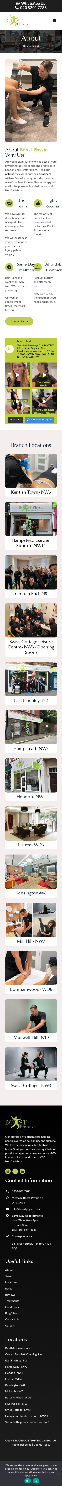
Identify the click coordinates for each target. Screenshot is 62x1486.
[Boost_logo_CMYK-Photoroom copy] (19, 1117)
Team (8, 1276)
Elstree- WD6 (13, 1378)
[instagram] (8, 1171)
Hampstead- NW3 (16, 1366)
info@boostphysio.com (26, 1209)
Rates (8, 1288)
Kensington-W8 (15, 1385)
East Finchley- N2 (16, 1360)
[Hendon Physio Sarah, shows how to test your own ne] (44, 375)
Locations (11, 1282)
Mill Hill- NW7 (14, 1391)
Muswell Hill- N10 (16, 1403)
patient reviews (14, 173)
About (9, 1270)
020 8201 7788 (33, 7)
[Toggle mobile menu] (51, 20)
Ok (27, 1480)
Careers (10, 1325)
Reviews (10, 1294)
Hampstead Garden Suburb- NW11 (26, 1415)
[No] (57, 1473)
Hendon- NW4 (14, 1372)
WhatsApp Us (33, 3)
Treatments (12, 1300)
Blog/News (12, 1313)
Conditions (12, 1307)
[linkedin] (22, 1171)
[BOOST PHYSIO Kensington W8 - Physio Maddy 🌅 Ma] (17, 375)
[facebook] (15, 1171)
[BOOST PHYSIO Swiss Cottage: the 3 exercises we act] (17, 401)
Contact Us (12, 1319)
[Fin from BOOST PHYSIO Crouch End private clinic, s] (44, 401)
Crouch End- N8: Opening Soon (24, 1354)
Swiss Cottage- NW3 (17, 1409)
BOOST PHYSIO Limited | (37, 1440)
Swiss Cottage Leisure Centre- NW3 (27, 1422)
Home (26, 45)
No (36, 1480)
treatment (45, 173)
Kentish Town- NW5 (17, 1348)
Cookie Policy (42, 1444)
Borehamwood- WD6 (18, 1397)
